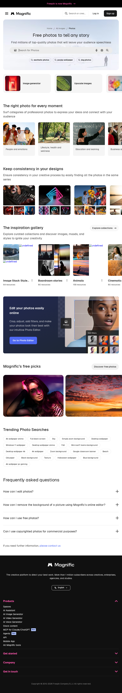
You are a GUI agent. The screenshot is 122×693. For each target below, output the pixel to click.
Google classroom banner (84, 451)
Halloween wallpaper (67, 458)
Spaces (7, 606)
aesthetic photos (41, 60)
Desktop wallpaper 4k (15, 451)
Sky (53, 439)
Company (9, 662)
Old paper (10, 458)
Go (10, 410)
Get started (10, 653)
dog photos (86, 60)
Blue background (90, 458)
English (61, 587)
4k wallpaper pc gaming (16, 464)
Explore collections (102, 228)
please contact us (50, 545)
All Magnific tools (12, 645)
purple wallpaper (65, 60)
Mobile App (9, 641)
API (5, 637)
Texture (47, 458)
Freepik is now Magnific (59, 3)
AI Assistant (9, 610)
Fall (63, 445)
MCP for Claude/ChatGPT (19, 629)
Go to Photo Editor (23, 340)
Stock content (10, 625)
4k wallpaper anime (15, 439)
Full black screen (37, 439)
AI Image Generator (13, 614)
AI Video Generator (12, 618)
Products (8, 601)
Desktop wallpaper (99, 439)
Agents (9, 633)
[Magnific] (61, 565)
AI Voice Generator (12, 622)
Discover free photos (105, 366)
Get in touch (10, 671)
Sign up (110, 13)
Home (49, 28)
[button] (61, 587)
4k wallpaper (38, 451)
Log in (96, 13)
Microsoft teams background (84, 445)
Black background (29, 458)
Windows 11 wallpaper (15, 445)
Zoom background (58, 451)
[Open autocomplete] (14, 50)
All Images (60, 28)
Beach (105, 451)
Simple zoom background (73, 439)
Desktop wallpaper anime (43, 445)
